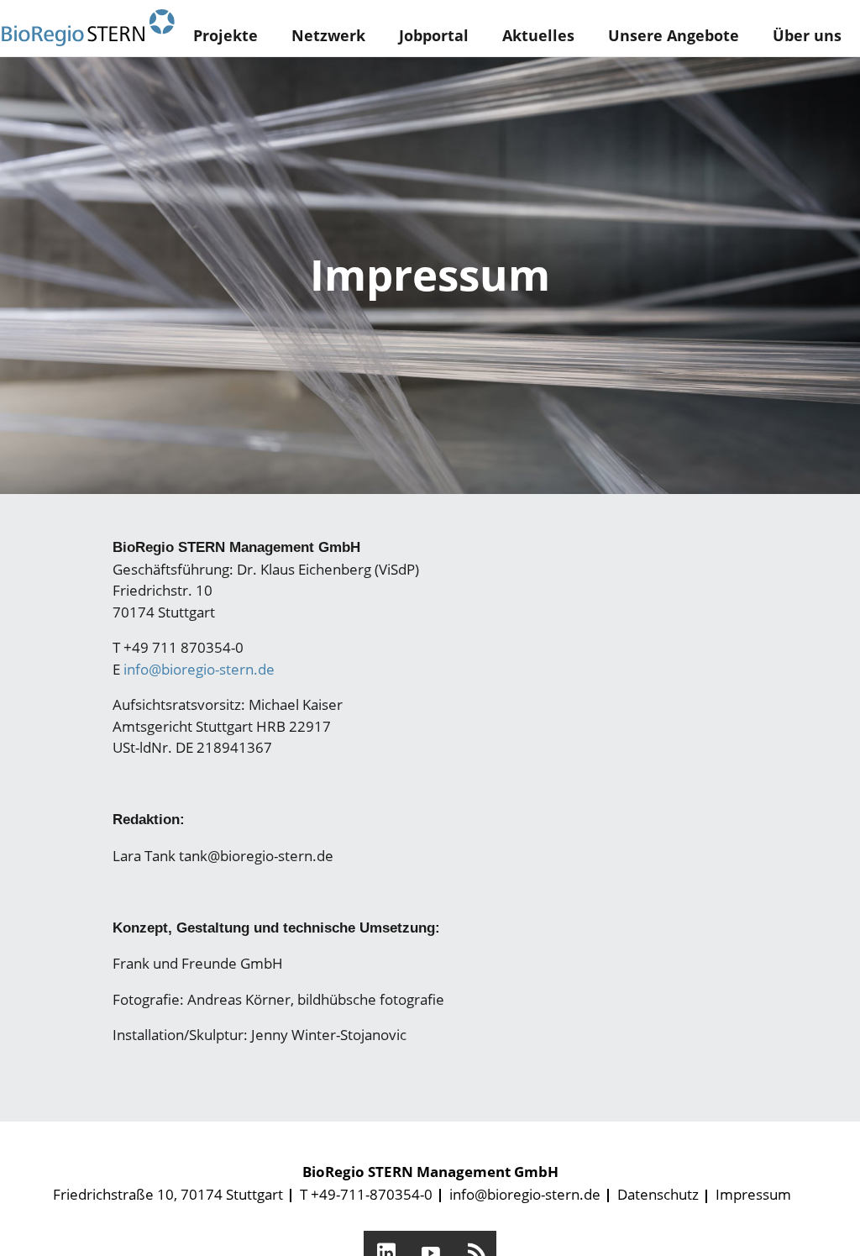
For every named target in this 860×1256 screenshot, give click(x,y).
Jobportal (434, 35)
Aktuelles (538, 35)
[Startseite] (88, 28)
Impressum (753, 1194)
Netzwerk (328, 35)
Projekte (225, 35)
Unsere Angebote (673, 35)
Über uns (807, 35)
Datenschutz (658, 1194)
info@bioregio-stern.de (199, 669)
